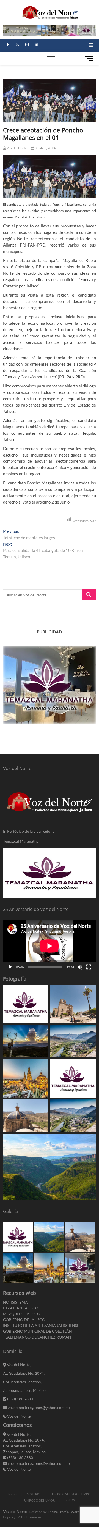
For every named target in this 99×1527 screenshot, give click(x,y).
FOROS (70, 1500)
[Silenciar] (80, 967)
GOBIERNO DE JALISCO (24, 1319)
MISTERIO (33, 1494)
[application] (49, 946)
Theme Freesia (58, 1512)
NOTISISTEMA (15, 1302)
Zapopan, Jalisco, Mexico (24, 1390)
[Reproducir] (10, 967)
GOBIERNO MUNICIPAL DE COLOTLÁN (37, 1331)
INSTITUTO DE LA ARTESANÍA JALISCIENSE (41, 1325)
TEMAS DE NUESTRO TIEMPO (70, 1494)
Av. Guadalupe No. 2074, (24, 1373)
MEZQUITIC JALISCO (21, 1313)
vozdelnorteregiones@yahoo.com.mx (39, 1407)
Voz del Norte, (18, 1364)
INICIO (12, 1494)
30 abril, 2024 (45, 148)
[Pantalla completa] (89, 967)
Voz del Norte (16, 148)
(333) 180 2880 (19, 1399)
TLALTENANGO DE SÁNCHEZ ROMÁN (37, 1337)
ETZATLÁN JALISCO (20, 1308)
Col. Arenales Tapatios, (22, 1381)
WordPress (79, 1512)
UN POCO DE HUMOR (39, 1500)
